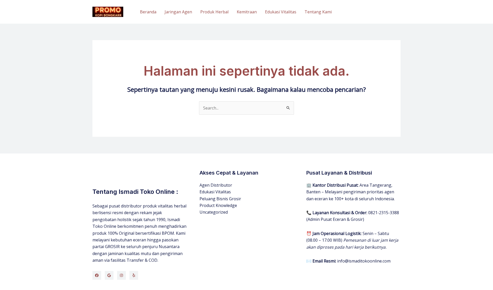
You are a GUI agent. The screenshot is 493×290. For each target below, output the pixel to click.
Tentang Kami (318, 12)
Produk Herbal (214, 12)
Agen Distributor (216, 185)
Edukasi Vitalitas (280, 12)
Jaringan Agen (178, 12)
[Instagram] (121, 275)
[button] (371, 12)
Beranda (148, 12)
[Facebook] (96, 275)
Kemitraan (247, 12)
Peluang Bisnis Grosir (220, 199)
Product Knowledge (218, 205)
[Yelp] (133, 275)
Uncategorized (214, 212)
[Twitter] (109, 275)
